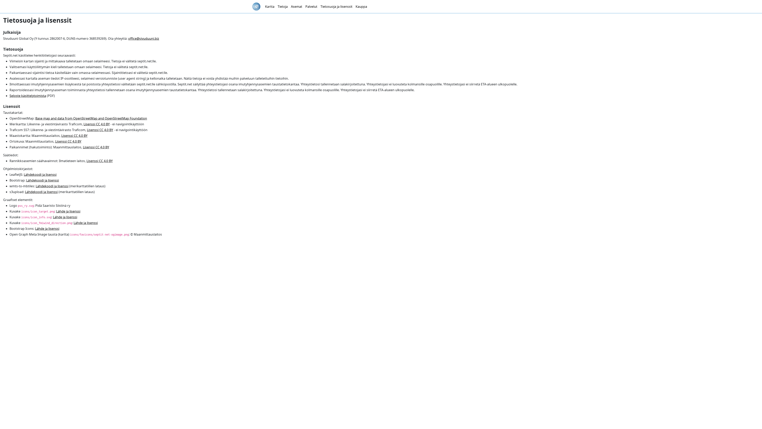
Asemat (296, 6)
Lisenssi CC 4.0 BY (97, 124)
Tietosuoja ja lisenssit (336, 6)
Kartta (269, 6)
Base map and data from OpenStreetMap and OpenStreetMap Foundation (91, 118)
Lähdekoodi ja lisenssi (40, 174)
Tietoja (283, 6)
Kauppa (361, 6)
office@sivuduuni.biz (143, 38)
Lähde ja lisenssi (68, 211)
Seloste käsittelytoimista (28, 96)
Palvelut (311, 6)
